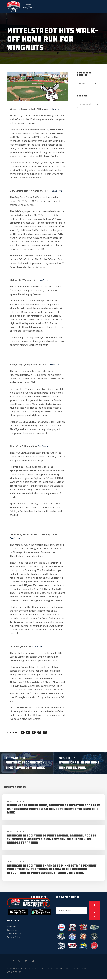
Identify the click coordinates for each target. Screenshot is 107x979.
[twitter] (19, 961)
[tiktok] (33, 961)
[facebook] (13, 961)
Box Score (57, 109)
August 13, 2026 (15, 861)
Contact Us (12, 930)
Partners (35, 913)
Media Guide (37, 902)
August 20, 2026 (15, 801)
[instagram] (26, 961)
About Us (11, 926)
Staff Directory (38, 906)
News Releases (14, 933)
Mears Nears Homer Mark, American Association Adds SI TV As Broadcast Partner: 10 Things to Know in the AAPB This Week (53, 809)
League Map (37, 909)
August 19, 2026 (15, 831)
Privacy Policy (13, 937)
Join (94, 910)
